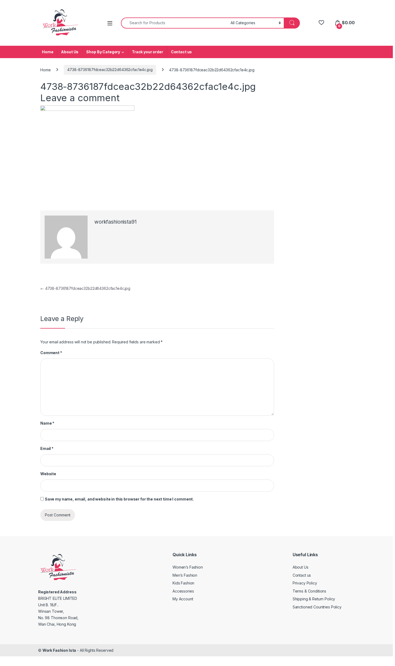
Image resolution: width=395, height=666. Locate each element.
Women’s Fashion (188, 567)
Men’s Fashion (185, 575)
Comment (51, 352)
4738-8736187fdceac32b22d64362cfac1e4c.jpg (109, 69)
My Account (183, 599)
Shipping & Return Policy (314, 599)
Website (48, 473)
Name (47, 423)
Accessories (183, 591)
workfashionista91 (115, 222)
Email (46, 448)
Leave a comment (80, 97)
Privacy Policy (305, 583)
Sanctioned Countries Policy (317, 607)
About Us (69, 52)
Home (47, 52)
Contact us (181, 52)
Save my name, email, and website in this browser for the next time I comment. (119, 499)
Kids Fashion (183, 583)
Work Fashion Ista (59, 650)
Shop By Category (103, 52)
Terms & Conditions (309, 591)
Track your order (147, 52)
